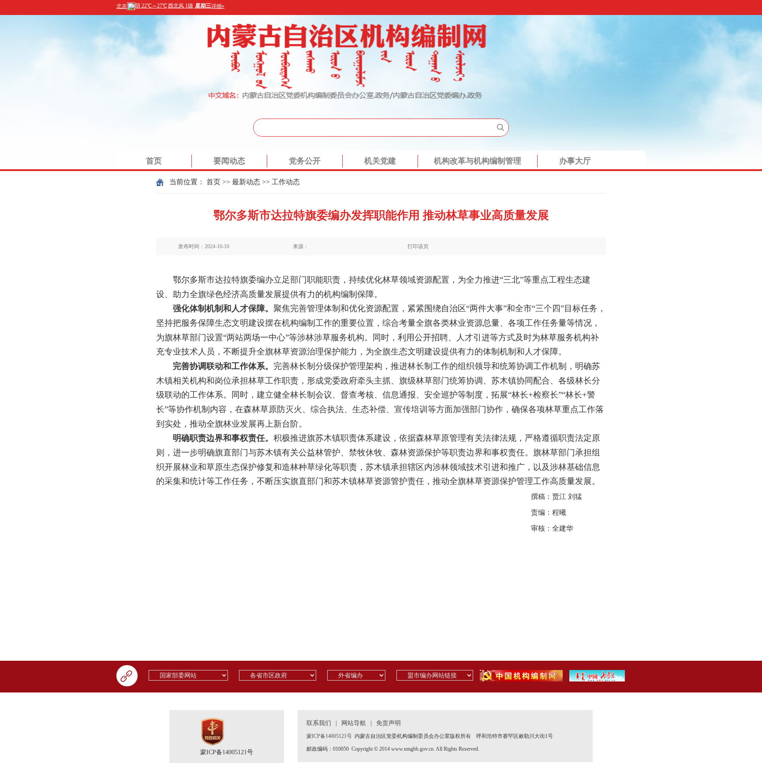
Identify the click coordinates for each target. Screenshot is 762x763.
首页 (154, 160)
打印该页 (418, 246)
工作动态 (286, 182)
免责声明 (388, 723)
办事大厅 (575, 160)
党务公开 (305, 160)
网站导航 (353, 723)
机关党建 (380, 160)
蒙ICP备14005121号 (226, 752)
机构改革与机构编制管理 (477, 160)
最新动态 (246, 182)
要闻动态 (229, 160)
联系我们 (318, 723)
